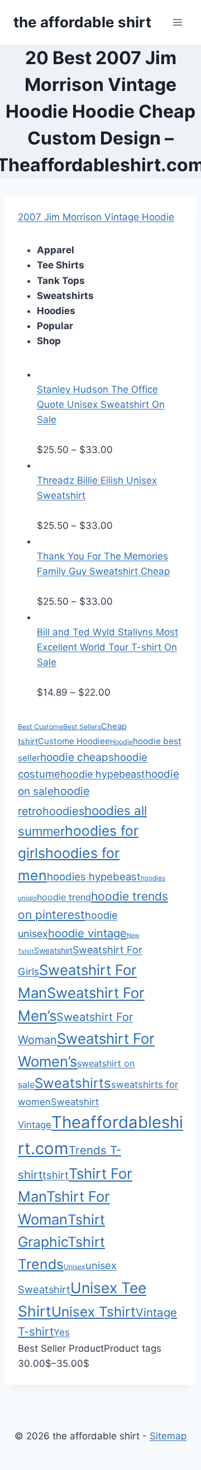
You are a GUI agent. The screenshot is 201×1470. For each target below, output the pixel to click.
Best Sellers (82, 726)
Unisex (74, 1266)
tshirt (55, 1175)
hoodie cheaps (77, 757)
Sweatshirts (73, 1083)
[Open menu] (177, 22)
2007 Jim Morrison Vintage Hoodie (96, 217)
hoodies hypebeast (94, 876)
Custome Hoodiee (74, 741)
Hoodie (121, 742)
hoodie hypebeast (102, 774)
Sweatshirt (53, 950)
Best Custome (40, 726)
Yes (62, 1332)
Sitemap (168, 1436)
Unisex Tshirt (93, 1311)
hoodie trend (64, 897)
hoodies (63, 811)
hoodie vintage (87, 933)
